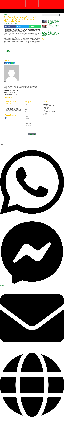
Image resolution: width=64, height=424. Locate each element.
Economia (30, 10)
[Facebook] (6, 118)
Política (26, 10)
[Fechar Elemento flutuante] (1, 143)
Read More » (49, 24)
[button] (59, 11)
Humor (52, 10)
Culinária (18, 10)
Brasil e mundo (40, 10)
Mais (26, 130)
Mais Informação (3, 420)
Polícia (22, 10)
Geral (14, 10)
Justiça (35, 10)
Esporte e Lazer (47, 10)
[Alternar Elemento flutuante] (1, 422)
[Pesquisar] (59, 15)
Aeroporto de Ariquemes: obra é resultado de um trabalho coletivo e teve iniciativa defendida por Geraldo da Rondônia (50, 34)
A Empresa (10, 10)
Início (6, 10)
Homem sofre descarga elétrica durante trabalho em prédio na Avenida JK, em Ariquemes (54, 22)
